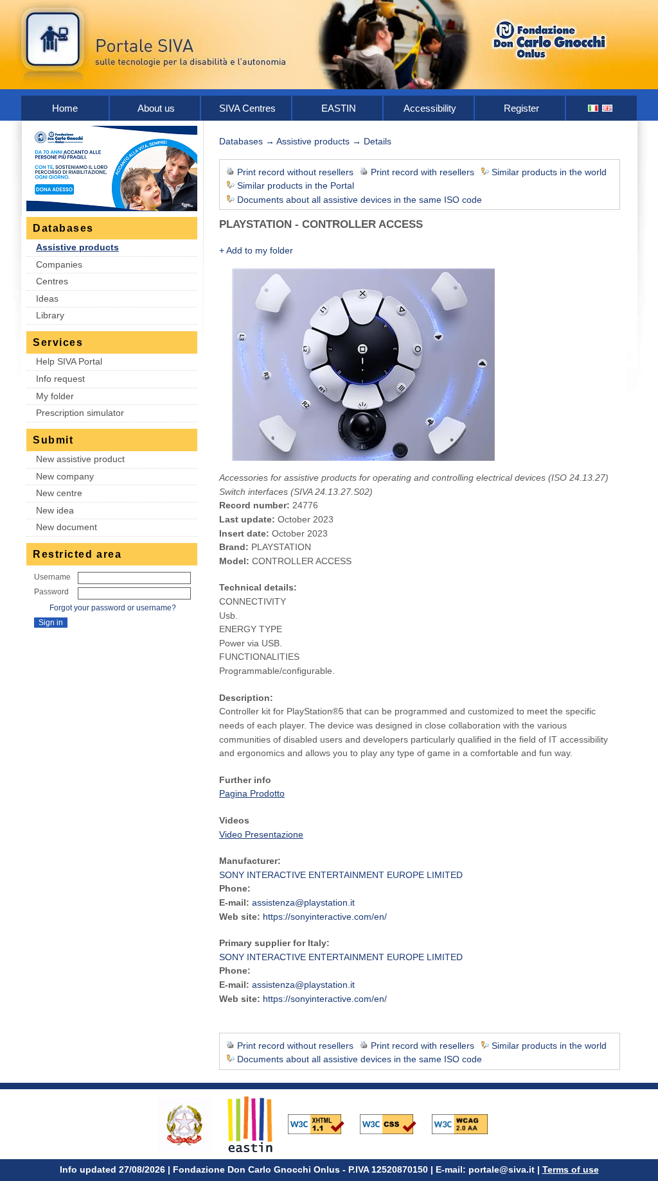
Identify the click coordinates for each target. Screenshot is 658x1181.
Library (50, 315)
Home (65, 108)
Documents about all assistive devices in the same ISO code (359, 199)
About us (156, 108)
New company (65, 476)
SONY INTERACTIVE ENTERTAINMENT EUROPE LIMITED (341, 875)
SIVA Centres (247, 108)
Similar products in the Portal (295, 185)
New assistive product (80, 459)
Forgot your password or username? (112, 608)
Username (52, 577)
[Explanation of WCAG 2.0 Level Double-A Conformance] (466, 1123)
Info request (60, 379)
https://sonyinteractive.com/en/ (325, 916)
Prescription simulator (80, 413)
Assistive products (77, 247)
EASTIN (338, 108)
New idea (55, 510)
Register (521, 108)
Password (51, 592)
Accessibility (430, 108)
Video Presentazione (261, 834)
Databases (241, 141)
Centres (52, 281)
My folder (55, 396)
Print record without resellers (295, 172)
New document (66, 527)
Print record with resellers (422, 172)
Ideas (47, 298)
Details (377, 141)
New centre (59, 493)
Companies (59, 264)
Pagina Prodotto (252, 793)
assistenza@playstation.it (303, 902)
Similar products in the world (549, 172)
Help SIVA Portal (69, 361)
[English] (608, 108)
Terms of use (570, 1169)
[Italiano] (594, 108)
